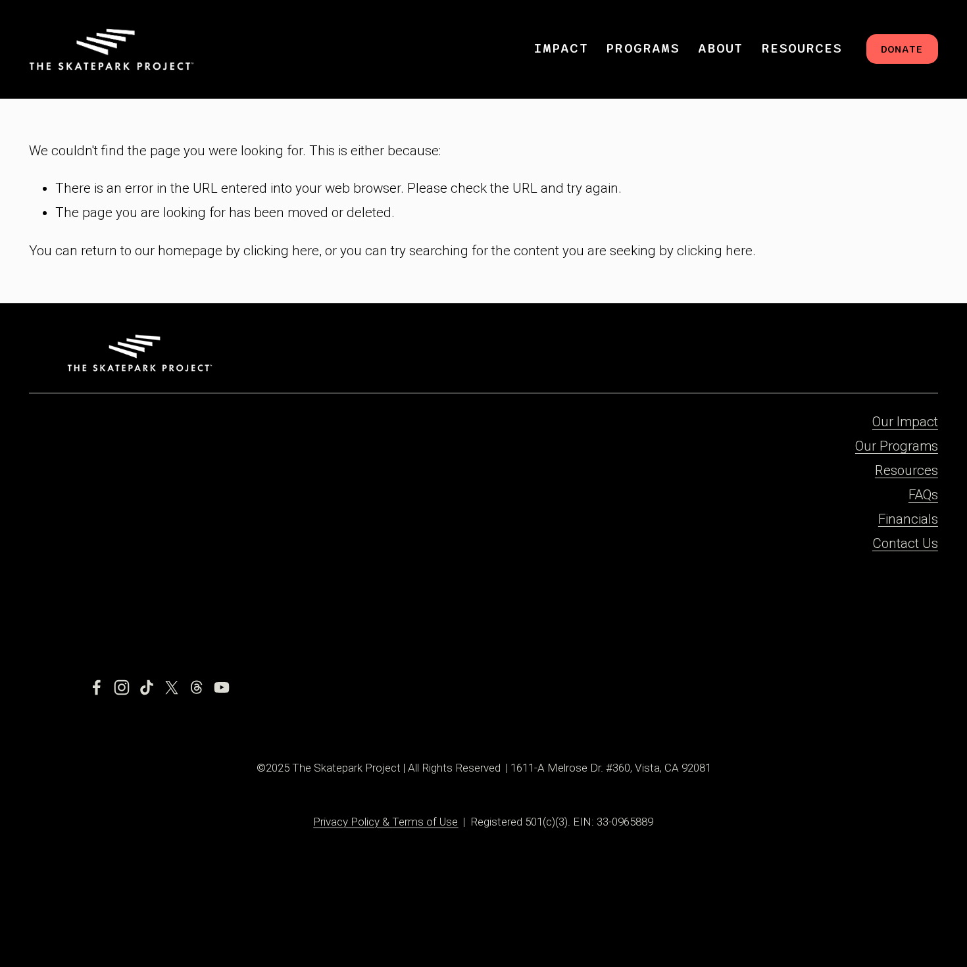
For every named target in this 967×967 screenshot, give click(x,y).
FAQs (923, 495)
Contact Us (905, 543)
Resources (906, 470)
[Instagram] (122, 687)
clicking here (281, 251)
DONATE (902, 49)
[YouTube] (222, 687)
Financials (908, 519)
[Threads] (197, 687)
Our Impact (905, 422)
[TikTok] (147, 687)
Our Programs (896, 446)
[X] (172, 687)
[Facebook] (97, 687)
